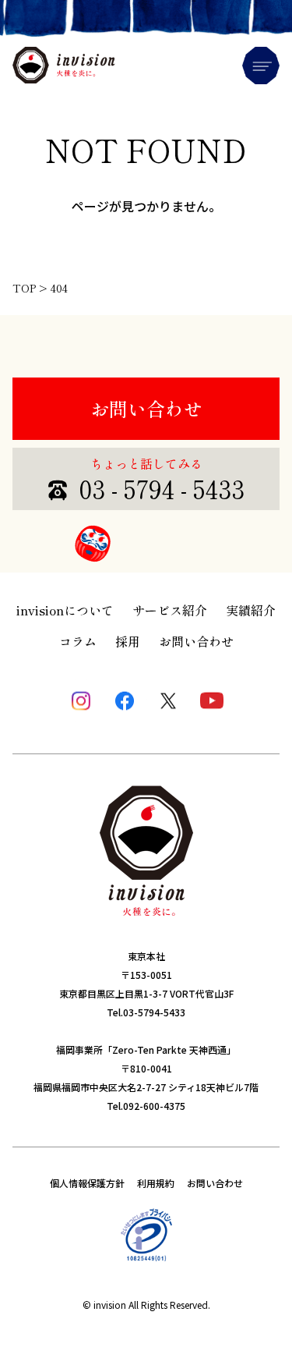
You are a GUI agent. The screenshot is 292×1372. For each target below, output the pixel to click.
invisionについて (65, 610)
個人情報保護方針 (87, 1182)
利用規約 (155, 1182)
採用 (127, 641)
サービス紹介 (169, 610)
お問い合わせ (146, 408)
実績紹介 (251, 610)
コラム (78, 641)
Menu (261, 65)
